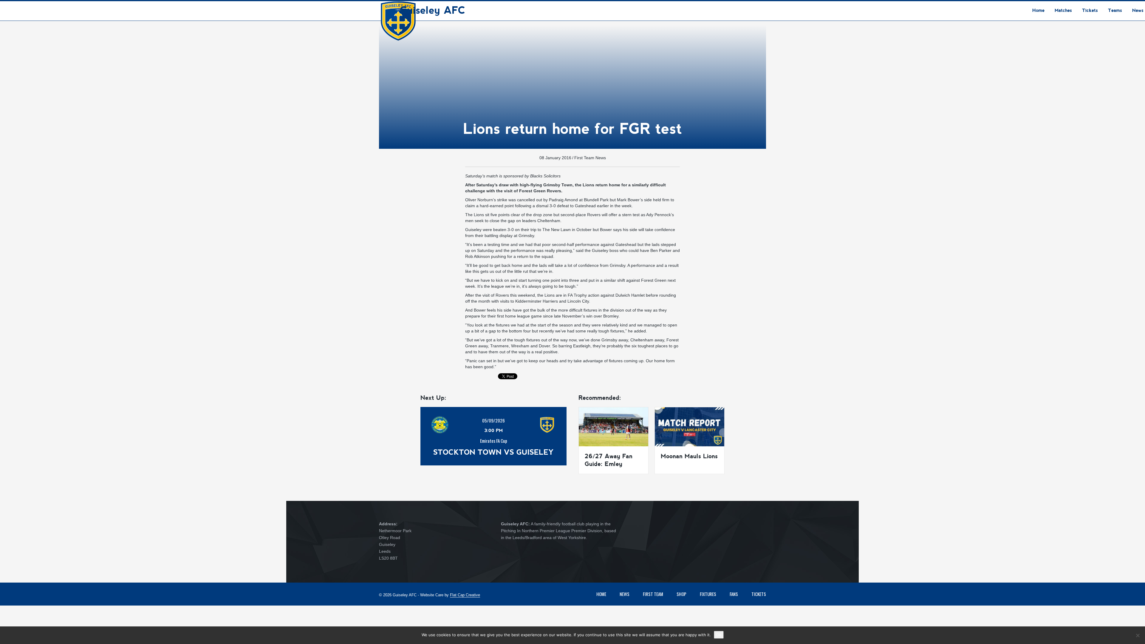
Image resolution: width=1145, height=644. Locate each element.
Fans (734, 594)
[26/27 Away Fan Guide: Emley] (613, 426)
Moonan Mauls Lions (689, 456)
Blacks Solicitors (545, 176)
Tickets (758, 594)
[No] (1138, 635)
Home (601, 594)
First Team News (590, 157)
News (624, 594)
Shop (681, 594)
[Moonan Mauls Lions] (689, 426)
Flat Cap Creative (465, 595)
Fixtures (708, 594)
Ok (718, 634)
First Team (653, 594)
